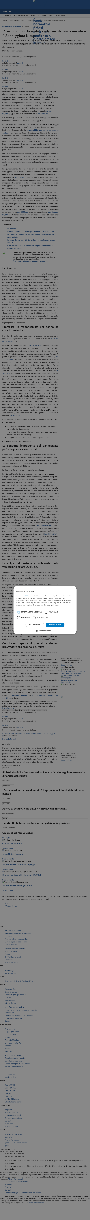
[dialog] (45, 610)
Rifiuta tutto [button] (34, 625)
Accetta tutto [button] (55, 625)
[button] (45, 630)
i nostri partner (27, 596)
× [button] (74, 588)
